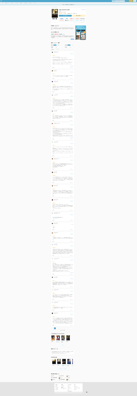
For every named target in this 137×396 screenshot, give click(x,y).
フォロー (72, 53)
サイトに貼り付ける (55, 22)
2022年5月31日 (55, 213)
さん (54, 70)
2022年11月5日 (55, 200)
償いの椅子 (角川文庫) (54, 364)
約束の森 (58, 364)
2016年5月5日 (55, 313)
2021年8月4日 (55, 95)
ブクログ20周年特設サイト (70, 391)
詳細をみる (71, 67)
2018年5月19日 (55, 111)
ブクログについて (69, 385)
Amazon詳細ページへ (79, 15)
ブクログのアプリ (69, 387)
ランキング (56, 385)
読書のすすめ (56, 389)
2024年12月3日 (55, 52)
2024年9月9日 (55, 142)
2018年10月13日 (55, 277)
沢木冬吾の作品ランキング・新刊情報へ (62, 368)
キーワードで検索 (62, 385)
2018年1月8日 (55, 290)
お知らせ (75, 385)
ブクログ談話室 (56, 387)
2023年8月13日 (55, 159)
